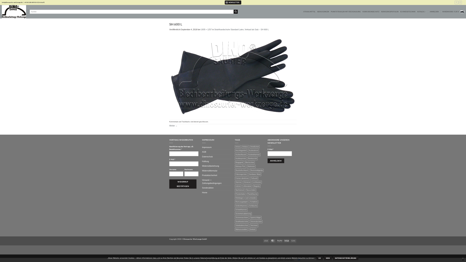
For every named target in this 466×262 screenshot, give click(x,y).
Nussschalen (250, 190)
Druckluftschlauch (242, 170)
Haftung (205, 161)
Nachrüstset (240, 190)
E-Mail (172, 159)
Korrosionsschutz (370, 12)
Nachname (188, 169)
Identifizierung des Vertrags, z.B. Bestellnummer (181, 147)
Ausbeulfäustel (241, 155)
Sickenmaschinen (242, 217)
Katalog (420, 12)
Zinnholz (252, 229)
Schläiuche (253, 206)
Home (204, 193)
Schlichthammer (241, 206)
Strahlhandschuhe (242, 221)
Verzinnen (254, 225)
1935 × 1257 (206, 30)
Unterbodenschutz (242, 225)
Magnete (257, 186)
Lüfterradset (247, 186)
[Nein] (462, 259)
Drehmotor (251, 166)
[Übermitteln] (236, 12)
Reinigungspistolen (390, 12)
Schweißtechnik (408, 12)
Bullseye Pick (240, 166)
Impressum (207, 147)
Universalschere (256, 221)
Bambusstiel (252, 158)
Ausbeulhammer (254, 155)
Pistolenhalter (240, 194)
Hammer (238, 182)
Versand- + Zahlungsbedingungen (212, 181)
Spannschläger (255, 217)
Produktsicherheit (209, 175)
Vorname (173, 169)
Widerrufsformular (209, 171)
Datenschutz (207, 157)
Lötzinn (238, 186)
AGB (204, 152)
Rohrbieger (239, 198)
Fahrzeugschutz (241, 174)
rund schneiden (250, 198)
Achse (238, 147)
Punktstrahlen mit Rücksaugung (346, 12)
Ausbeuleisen (253, 150)
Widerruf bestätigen (183, 184)
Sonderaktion (208, 188)
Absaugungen (323, 12)
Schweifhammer (241, 210)
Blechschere (249, 162)
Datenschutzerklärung (345, 258)
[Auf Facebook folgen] (456, 2)
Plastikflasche (252, 194)
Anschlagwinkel (241, 150)
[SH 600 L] (233, 75)
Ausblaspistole (241, 158)
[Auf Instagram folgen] (460, 2)
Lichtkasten (257, 182)
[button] (233, 2)
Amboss (245, 147)
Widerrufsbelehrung (210, 166)
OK (319, 258)
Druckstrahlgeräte (256, 170)
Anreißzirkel (254, 147)
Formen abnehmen (242, 178)
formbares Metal (255, 174)
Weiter (173, 126)
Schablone (254, 202)
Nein (328, 258)
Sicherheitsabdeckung (243, 214)
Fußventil (254, 178)
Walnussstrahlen (241, 229)
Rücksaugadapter (242, 202)
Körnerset (247, 182)
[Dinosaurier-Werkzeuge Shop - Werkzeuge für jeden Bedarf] (14, 11)
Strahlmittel (309, 12)
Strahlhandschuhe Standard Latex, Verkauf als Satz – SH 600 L (241, 30)
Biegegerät (239, 162)
